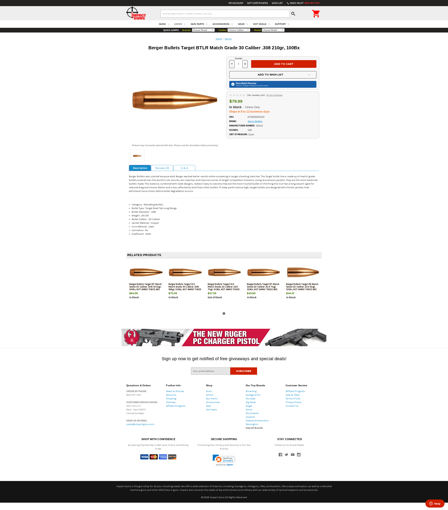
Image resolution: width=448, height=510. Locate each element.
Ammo (178, 24)
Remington (252, 424)
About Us (171, 394)
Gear (241, 24)
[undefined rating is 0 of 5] (237, 95)
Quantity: (239, 58)
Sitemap (171, 402)
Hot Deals (259, 24)
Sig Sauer (251, 402)
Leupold (250, 416)
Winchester (252, 413)
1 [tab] (224, 313)
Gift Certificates (257, 3)
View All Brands (254, 427)
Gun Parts (197, 24)
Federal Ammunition (257, 420)
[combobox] (225, 13)
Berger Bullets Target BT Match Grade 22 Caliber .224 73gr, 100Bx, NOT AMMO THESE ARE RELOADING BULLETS (263, 288)
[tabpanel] (146, 286)
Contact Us (292, 405)
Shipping (171, 398)
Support (280, 24)
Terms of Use (293, 398)
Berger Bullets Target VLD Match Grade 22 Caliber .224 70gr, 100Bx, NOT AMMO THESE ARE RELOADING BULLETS (224, 288)
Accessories (221, 24)
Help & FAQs (293, 394)
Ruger (249, 405)
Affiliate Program (175, 405)
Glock (249, 409)
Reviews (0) (162, 168)
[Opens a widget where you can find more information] (434, 504)
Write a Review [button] (274, 95)
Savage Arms (253, 394)
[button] (224, 460)
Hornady (250, 398)
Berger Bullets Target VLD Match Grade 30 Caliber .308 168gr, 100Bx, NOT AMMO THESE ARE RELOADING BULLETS (185, 288)
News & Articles (175, 391)
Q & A (184, 168)
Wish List (277, 3)
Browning (251, 391)
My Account (236, 3)
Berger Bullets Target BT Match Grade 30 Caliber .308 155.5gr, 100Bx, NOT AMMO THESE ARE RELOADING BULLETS (145, 288)
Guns (162, 24)
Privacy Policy (293, 402)
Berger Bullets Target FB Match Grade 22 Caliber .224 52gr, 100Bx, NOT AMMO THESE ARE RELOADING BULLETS (302, 288)
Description (140, 168)
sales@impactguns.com (140, 424)
